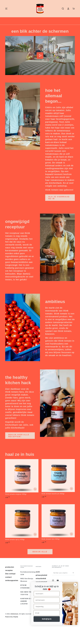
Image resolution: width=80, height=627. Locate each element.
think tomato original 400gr (15, 494)
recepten (9, 570)
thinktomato (14, 614)
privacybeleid (41, 575)
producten (9, 567)
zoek (38, 572)
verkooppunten (11, 580)
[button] (63, 8)
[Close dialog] (75, 584)
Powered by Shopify (11, 617)
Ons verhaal (10, 574)
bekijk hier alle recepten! (18, 436)
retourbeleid (41, 578)
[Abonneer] (73, 573)
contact (8, 577)
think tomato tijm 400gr (51, 539)
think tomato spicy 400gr (15, 539)
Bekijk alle (40, 552)
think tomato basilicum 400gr (53, 494)
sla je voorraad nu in (59, 198)
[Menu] (6, 8)
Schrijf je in (46, 619)
